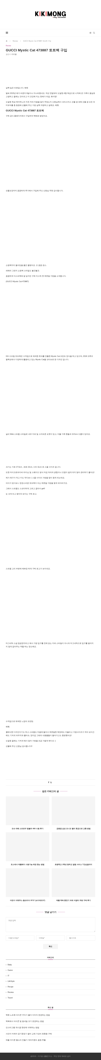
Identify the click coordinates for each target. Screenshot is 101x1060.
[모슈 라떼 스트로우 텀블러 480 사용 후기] (27, 810)
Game (10, 970)
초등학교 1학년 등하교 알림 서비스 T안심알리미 (73, 864)
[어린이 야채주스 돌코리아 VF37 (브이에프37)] (27, 882)
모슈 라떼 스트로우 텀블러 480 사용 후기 (27, 829)
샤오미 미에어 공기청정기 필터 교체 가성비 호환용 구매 (29, 1034)
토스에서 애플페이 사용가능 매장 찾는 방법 (27, 864)
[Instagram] (90, 32)
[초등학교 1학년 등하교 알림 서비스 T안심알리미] (73, 846)
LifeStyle (11, 981)
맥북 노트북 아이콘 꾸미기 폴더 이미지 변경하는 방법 (28, 1015)
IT (8, 976)
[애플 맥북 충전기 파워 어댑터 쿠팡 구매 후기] (73, 882)
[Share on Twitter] (51, 782)
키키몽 (14, 54)
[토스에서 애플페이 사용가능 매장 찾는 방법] (27, 846)
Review (15, 41)
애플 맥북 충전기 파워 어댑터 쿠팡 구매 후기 (73, 900)
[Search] (94, 32)
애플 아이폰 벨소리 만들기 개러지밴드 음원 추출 (26, 1040)
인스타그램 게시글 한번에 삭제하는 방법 (22, 1027)
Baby (10, 965)
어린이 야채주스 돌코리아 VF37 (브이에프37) (27, 900)
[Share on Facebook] (48, 782)
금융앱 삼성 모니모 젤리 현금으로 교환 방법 (74, 829)
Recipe (10, 987)
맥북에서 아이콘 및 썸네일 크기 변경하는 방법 (25, 1021)
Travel (10, 998)
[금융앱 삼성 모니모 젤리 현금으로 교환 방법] (73, 810)
